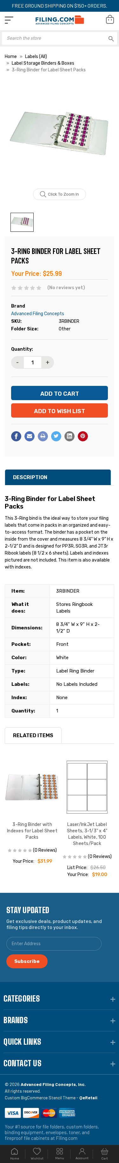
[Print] (43, 436)
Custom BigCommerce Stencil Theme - (51, 1097)
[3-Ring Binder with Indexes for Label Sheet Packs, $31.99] (32, 787)
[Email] (29, 436)
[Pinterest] (83, 436)
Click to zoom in (63, 194)
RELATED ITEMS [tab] (33, 735)
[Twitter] (56, 436)
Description (30, 477)
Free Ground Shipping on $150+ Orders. (59, 6)
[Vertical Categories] (9, 20)
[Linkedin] (69, 436)
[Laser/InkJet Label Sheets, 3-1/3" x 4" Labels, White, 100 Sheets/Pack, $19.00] (87, 787)
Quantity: (22, 349)
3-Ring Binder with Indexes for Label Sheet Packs (32, 831)
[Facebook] (16, 436)
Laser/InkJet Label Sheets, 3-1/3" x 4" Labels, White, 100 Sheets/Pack (87, 834)
